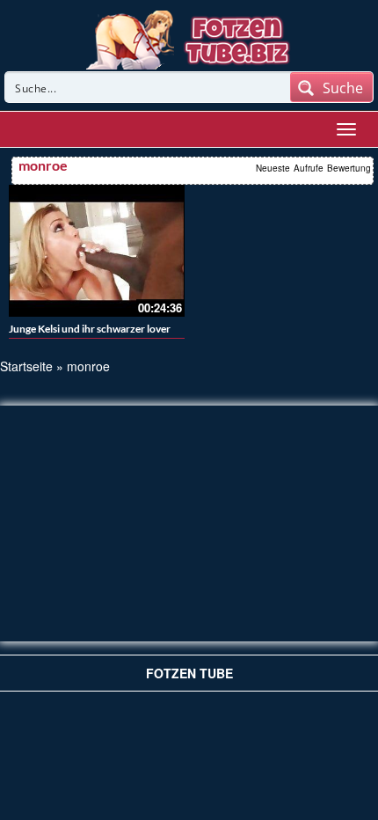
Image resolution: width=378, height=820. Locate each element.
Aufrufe (308, 168)
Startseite (26, 366)
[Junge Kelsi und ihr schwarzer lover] (97, 251)
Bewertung (349, 168)
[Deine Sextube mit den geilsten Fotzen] (189, 38)
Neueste (273, 168)
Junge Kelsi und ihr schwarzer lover (90, 328)
